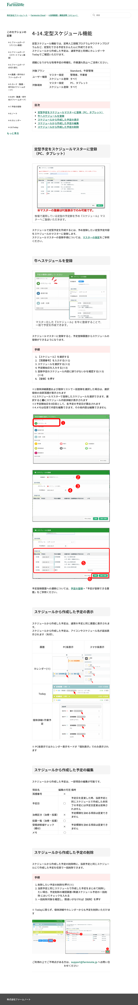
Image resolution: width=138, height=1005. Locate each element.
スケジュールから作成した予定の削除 (58, 127)
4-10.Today (13, 127)
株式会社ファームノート (17, 15)
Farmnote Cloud (38, 15)
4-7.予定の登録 (14, 106)
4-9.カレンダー (14, 120)
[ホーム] (15, 5)
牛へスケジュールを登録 (51, 116)
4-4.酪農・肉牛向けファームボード (16, 76)
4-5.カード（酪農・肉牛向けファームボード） (16, 87)
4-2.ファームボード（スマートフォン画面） (16, 55)
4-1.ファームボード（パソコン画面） (16, 43)
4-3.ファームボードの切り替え (16, 66)
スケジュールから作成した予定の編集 (58, 123)
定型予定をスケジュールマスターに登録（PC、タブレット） (71, 112)
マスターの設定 (91, 237)
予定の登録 (77, 588)
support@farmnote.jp (84, 962)
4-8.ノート (12, 113)
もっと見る (13, 133)
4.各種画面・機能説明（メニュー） (63, 15)
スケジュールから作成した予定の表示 (58, 119)
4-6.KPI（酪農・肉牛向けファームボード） (17, 98)
